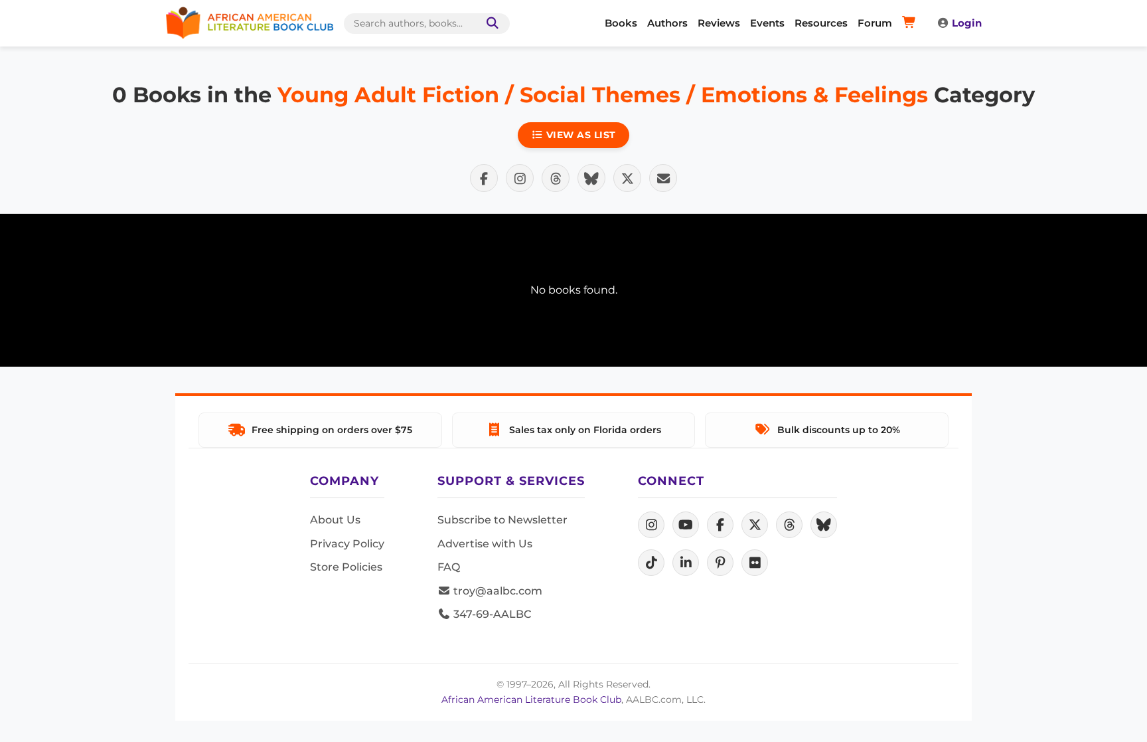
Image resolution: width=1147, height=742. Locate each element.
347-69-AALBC (491, 614)
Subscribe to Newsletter (502, 519)
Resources (821, 23)
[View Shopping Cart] (911, 23)
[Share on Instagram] (520, 178)
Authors (667, 23)
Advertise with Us (484, 543)
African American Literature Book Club (531, 699)
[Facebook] (720, 524)
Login (967, 23)
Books (621, 23)
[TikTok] (651, 562)
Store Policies (346, 567)
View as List (579, 135)
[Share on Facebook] (484, 178)
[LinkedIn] (685, 562)
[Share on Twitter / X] (627, 178)
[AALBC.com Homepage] (249, 23)
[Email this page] (663, 178)
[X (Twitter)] (754, 524)
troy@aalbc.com (496, 591)
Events (767, 23)
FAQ (448, 567)
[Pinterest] (720, 562)
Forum (875, 23)
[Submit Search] (490, 24)
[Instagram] (651, 524)
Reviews (719, 23)
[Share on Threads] (556, 178)
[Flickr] (754, 562)
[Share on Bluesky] (591, 178)
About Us (335, 519)
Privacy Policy (347, 543)
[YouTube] (685, 524)
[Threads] (789, 524)
